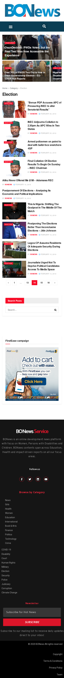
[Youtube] (45, 479)
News (8, 68)
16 (48, 282)
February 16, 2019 (23, 198)
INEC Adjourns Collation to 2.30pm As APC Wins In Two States (44, 125)
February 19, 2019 (23, 184)
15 (41, 282)
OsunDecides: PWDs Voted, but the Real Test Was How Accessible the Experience (27, 51)
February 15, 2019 (48, 254)
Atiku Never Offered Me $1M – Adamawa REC (27, 180)
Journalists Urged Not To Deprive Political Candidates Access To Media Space (43, 266)
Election (23, 88)
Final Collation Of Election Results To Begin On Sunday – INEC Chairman (44, 164)
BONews (33, 114)
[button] (11, 27)
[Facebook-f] (21, 479)
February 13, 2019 (48, 274)
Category (14, 88)
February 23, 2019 (48, 153)
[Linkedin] (37, 479)
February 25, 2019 (48, 114)
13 (27, 282)
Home (4, 88)
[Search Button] (55, 310)
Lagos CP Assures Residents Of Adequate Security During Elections (44, 246)
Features (10, 43)
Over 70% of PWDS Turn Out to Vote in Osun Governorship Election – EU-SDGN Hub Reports (25, 75)
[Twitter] (29, 479)
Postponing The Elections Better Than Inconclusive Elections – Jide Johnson (42, 227)
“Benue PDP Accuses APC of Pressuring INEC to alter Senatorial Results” (44, 106)
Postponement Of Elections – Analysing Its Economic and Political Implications (26, 192)
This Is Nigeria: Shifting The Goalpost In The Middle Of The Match (45, 207)
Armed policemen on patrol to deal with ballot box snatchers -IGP (44, 145)
